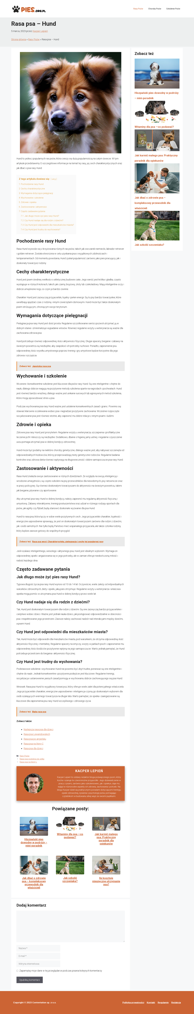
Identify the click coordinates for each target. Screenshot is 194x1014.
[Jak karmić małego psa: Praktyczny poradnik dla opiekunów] (157, 141)
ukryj (54, 179)
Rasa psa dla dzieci (33, 748)
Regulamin (163, 1002)
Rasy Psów (138, 9)
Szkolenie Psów (173, 9)
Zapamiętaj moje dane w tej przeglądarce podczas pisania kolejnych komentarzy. (60, 970)
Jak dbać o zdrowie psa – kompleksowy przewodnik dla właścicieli (34, 882)
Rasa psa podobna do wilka (32, 759)
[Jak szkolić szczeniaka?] (157, 226)
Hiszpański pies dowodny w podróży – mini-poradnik (34, 842)
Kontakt (151, 1002)
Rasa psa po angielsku (35, 739)
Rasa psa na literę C (33, 743)
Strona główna (18, 39)
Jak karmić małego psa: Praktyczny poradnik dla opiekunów (106, 839)
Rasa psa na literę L (28, 762)
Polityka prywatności (133, 1002)
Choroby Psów (154, 9)
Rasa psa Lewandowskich (37, 734)
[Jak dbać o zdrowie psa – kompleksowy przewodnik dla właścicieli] (157, 179)
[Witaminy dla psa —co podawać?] (157, 112)
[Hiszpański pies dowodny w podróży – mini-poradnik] (157, 74)
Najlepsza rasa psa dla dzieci (38, 729)
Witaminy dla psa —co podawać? (70, 836)
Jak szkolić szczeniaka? (70, 879)
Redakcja (176, 1002)
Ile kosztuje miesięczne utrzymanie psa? (106, 881)
